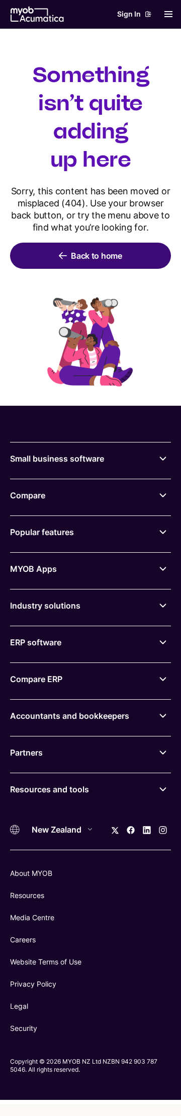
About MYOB (31, 873)
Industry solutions (45, 606)
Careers (23, 939)
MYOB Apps (33, 569)
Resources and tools (49, 789)
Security (23, 1028)
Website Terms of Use (45, 961)
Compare (27, 495)
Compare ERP (36, 679)
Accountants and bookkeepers (69, 716)
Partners (26, 753)
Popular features (42, 532)
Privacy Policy (33, 984)
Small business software (57, 459)
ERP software (35, 642)
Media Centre (32, 917)
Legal (19, 1006)
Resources (27, 895)
